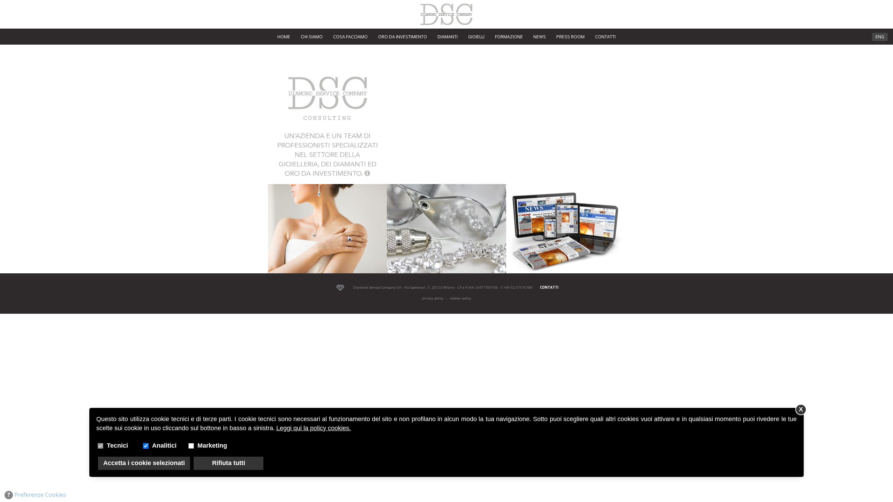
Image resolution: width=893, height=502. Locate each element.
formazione (509, 37)
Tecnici (117, 445)
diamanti (447, 37)
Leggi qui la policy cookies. (313, 428)
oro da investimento (402, 37)
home (283, 37)
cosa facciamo (350, 37)
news (539, 37)
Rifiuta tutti (228, 462)
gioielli (476, 37)
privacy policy (432, 298)
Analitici (164, 445)
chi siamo (312, 37)
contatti (605, 37)
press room (570, 37)
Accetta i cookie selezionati (144, 462)
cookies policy (460, 298)
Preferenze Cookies (36, 495)
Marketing (212, 445)
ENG (880, 37)
